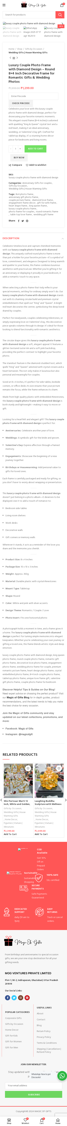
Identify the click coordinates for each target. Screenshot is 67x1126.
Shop (19, 49)
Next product (17, 58)
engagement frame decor (22, 203)
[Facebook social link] (18, 221)
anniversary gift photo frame (23, 197)
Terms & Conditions (47, 1043)
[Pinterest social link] (27, 221)
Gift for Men (11, 1048)
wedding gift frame (43, 214)
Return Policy (44, 1031)
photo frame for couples (21, 211)
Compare (17, 165)
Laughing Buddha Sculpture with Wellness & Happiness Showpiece (48, 804)
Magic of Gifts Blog (18, 697)
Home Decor (11, 819)
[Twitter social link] (22, 221)
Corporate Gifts (13, 1018)
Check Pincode (21, 103)
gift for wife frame (46, 203)
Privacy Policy (44, 1037)
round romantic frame (47, 211)
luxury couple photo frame (22, 208)
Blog (39, 1025)
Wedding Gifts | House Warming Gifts (28, 52)
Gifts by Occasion (33, 49)
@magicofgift (26, 734)
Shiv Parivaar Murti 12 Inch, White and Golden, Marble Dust (17, 804)
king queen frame (38, 206)
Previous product (10, 58)
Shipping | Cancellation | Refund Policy (49, 1050)
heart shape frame (18, 206)
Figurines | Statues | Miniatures (13, 825)
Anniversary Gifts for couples (37, 183)
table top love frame (21, 214)
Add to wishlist (37, 165)
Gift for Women (13, 1042)
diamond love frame (42, 200)
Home (11, 49)
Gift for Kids (11, 1036)
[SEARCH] (59, 14)
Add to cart (35, 149)
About (40, 1014)
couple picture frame (19, 200)
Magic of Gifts (26, 729)
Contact (41, 1020)
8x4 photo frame (24, 194)
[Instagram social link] (20, 997)
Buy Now (19, 158)
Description (11, 238)
